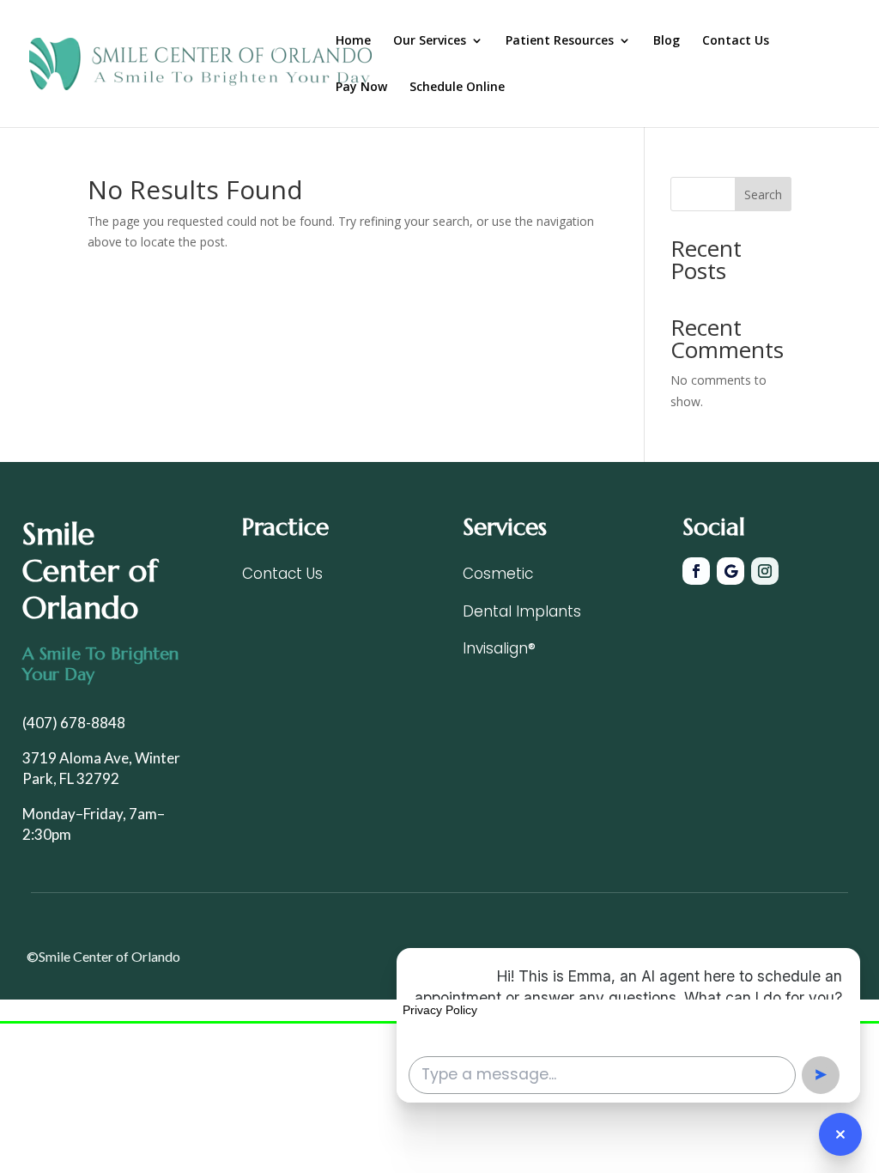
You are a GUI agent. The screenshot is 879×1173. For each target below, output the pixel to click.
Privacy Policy (440, 1010)
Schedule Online (457, 87)
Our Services (429, 41)
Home (353, 41)
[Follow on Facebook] (696, 571)
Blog (666, 41)
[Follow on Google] (730, 571)
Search (763, 194)
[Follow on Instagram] (765, 571)
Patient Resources (560, 41)
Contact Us (735, 41)
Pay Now (361, 87)
